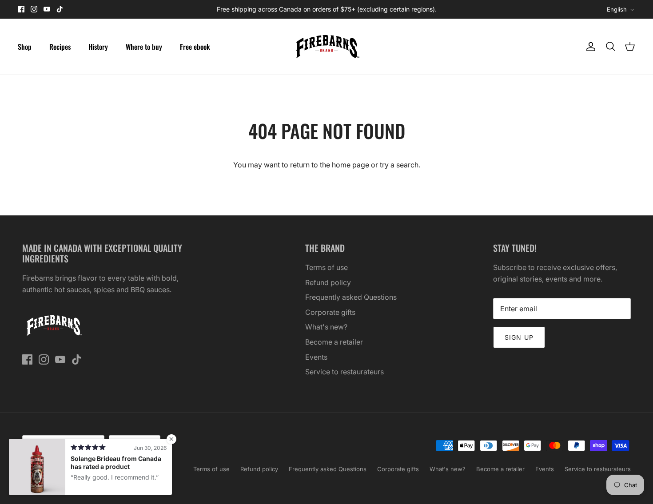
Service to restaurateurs (344, 371)
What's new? (326, 326)
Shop (25, 46)
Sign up (519, 337)
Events (316, 357)
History (98, 46)
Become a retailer (334, 341)
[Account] (589, 46)
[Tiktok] (59, 9)
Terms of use (326, 267)
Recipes (60, 46)
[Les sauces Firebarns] (326, 47)
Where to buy (144, 46)
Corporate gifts (330, 312)
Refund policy (328, 282)
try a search (399, 164)
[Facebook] (21, 9)
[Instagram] (34, 9)
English (617, 9)
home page (350, 164)
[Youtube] (47, 9)
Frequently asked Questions (351, 297)
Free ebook (195, 46)
